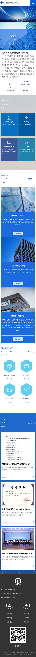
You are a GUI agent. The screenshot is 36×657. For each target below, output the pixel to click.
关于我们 (9, 613)
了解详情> (18, 233)
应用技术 (26, 618)
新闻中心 (9, 618)
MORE (27, 46)
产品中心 (26, 613)
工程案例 (26, 622)
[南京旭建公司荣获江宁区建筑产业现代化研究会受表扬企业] (18, 446)
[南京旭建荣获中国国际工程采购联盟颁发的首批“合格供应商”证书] (18, 539)
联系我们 (9, 622)
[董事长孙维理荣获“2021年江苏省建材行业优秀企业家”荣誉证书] (18, 494)
